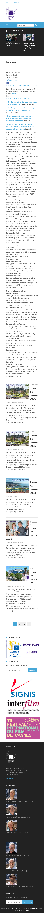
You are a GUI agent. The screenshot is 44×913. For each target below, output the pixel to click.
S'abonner (32, 670)
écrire (14, 94)
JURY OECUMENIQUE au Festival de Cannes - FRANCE (21, 908)
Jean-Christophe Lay (14, 496)
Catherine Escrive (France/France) (17, 832)
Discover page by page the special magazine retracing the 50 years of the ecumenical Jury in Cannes (20, 126)
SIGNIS (19, 910)
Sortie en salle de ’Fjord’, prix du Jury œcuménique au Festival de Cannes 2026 (29, 47)
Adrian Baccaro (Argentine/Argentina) (18, 817)
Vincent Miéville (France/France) (16, 871)
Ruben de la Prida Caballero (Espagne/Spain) (20, 886)
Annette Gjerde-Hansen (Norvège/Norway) (19, 801)
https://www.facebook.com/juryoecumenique (22, 86)
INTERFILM (26, 910)
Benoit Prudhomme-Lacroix (16, 586)
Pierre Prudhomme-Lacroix (15, 402)
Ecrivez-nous (10, 779)
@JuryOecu (13, 80)
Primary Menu (14, 2)
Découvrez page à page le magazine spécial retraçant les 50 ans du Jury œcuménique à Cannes (19, 118)
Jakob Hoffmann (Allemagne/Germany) (18, 855)
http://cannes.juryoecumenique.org (18, 98)
